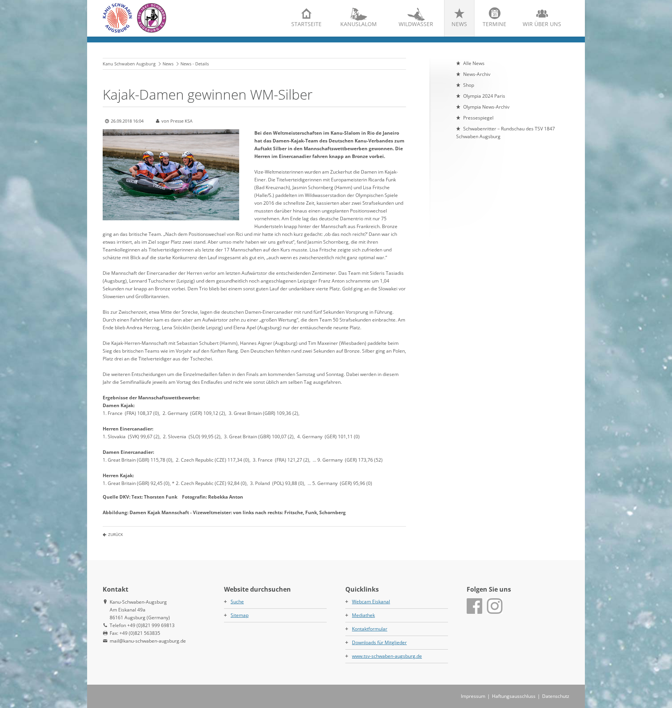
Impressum (473, 696)
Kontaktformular (369, 628)
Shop (468, 85)
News (459, 24)
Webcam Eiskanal (371, 601)
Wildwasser (416, 24)
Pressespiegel (478, 117)
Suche (237, 601)
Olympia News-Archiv (486, 107)
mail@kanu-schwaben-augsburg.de (148, 641)
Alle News (474, 63)
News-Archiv (476, 74)
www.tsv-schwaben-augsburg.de (387, 656)
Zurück (115, 534)
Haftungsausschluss (514, 696)
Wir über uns (542, 24)
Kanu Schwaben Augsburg (129, 64)
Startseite (306, 24)
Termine (494, 24)
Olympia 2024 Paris (484, 96)
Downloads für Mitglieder (379, 642)
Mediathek (363, 615)
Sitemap (239, 615)
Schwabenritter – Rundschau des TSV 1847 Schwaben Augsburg (505, 132)
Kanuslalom (358, 24)
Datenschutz (555, 696)
